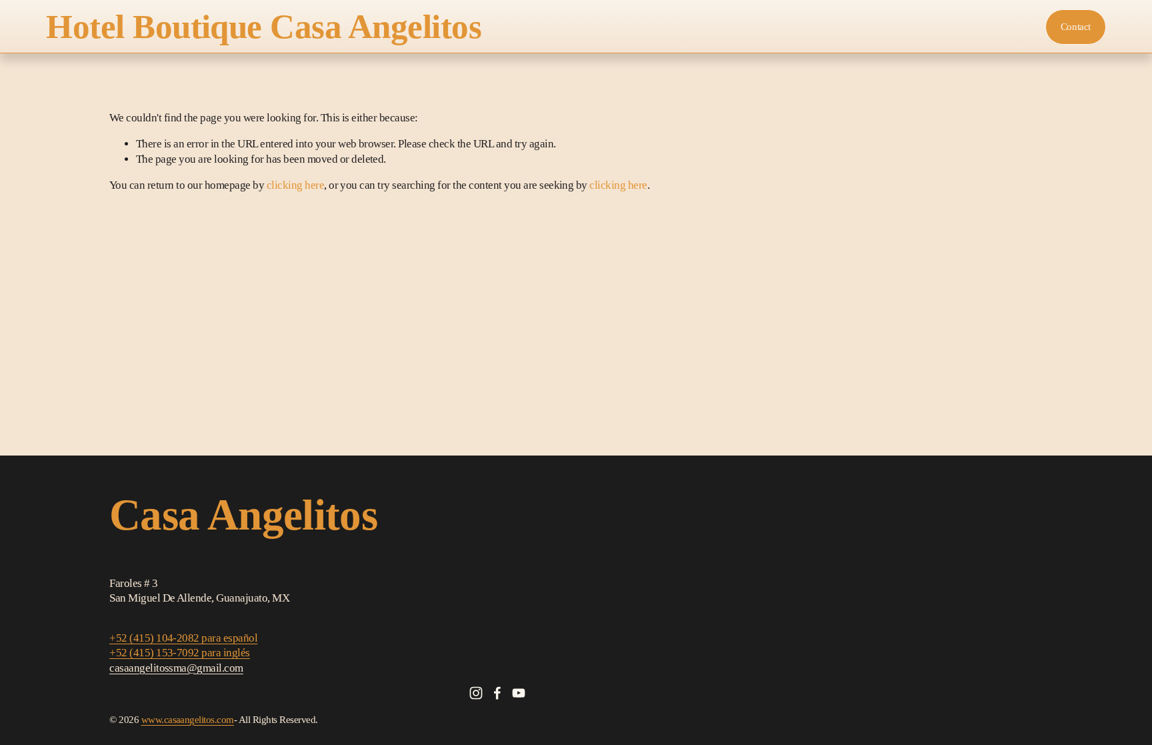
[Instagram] (476, 693)
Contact (1076, 26)
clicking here (295, 185)
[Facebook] (497, 693)
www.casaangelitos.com (187, 719)
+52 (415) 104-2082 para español (183, 638)
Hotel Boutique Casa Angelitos (263, 26)
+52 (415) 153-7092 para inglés (179, 652)
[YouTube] (518, 693)
